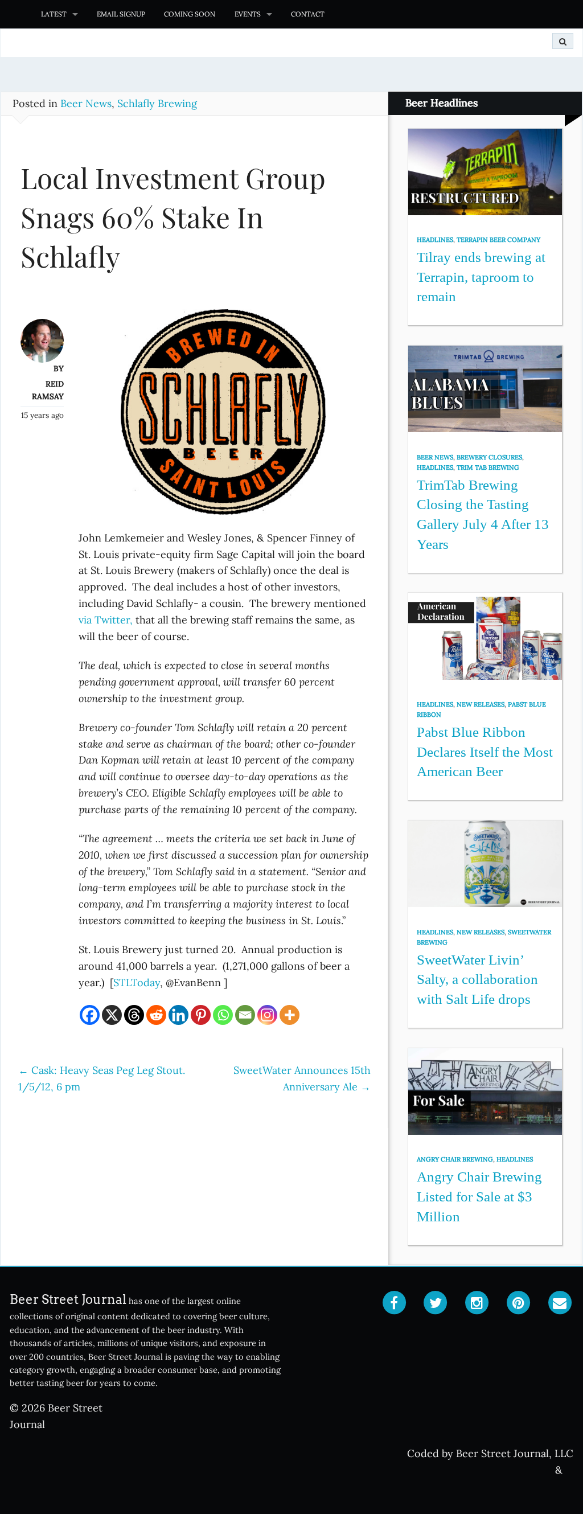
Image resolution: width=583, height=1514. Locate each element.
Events (248, 14)
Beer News (86, 103)
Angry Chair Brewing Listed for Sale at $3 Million (479, 1196)
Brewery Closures (489, 457)
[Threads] (134, 1015)
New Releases (480, 704)
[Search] (562, 41)
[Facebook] (90, 1015)
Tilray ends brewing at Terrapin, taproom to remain (481, 276)
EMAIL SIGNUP (121, 14)
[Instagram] (267, 1015)
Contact (308, 14)
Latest (54, 14)
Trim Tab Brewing (488, 467)
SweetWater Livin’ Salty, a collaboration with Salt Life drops (477, 979)
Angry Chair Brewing (455, 1159)
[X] (112, 1015)
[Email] (245, 1015)
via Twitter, (106, 619)
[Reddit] (156, 1015)
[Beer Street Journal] (15, 14)
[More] (289, 1015)
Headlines (435, 240)
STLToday (136, 982)
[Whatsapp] (223, 1015)
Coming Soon (189, 14)
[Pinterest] (201, 1015)
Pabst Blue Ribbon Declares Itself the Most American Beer (485, 751)
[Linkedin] (178, 1015)
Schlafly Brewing (157, 103)
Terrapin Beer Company (498, 240)
